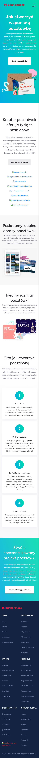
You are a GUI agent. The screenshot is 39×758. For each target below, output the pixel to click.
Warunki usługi (26, 719)
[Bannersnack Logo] (14, 5)
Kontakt (24, 745)
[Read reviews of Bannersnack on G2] (10, 744)
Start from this (19, 172)
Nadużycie (25, 740)
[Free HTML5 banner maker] (12, 610)
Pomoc (23, 714)
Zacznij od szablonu (19, 162)
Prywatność (25, 730)
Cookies (24, 735)
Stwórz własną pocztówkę (20, 590)
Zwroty (23, 724)
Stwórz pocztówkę (19, 61)
